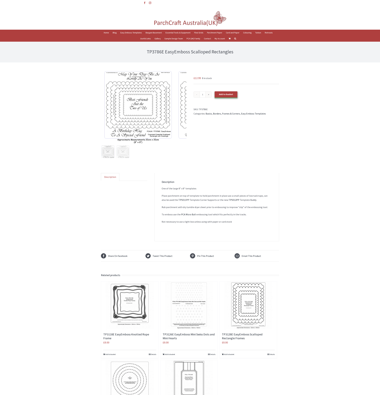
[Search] (235, 39)
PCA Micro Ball (188, 214)
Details (153, 354)
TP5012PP (234, 199)
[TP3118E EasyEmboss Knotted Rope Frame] (129, 305)
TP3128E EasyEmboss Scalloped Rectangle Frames (242, 336)
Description (110, 176)
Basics (209, 113)
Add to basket (226, 94)
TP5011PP (183, 199)
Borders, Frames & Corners (226, 113)
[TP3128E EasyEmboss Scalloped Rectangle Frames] (248, 305)
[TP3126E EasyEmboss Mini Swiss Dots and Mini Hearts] (189, 305)
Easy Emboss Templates (253, 113)
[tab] (110, 177)
